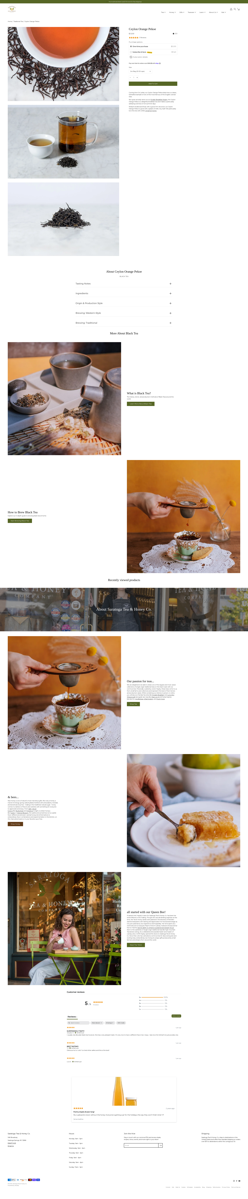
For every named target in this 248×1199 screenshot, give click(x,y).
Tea (162, 12)
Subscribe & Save (142, 52)
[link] (168, 1187)
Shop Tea (133, 704)
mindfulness (139, 699)
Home (10, 21)
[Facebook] (237, 1181)
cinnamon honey (151, 111)
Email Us (11, 1146)
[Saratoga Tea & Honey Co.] (12, 9)
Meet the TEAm (136, 945)
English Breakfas (158, 695)
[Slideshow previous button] (73, 1097)
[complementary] (124, 1)
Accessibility (197, 1187)
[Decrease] (130, 77)
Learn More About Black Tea (141, 404)
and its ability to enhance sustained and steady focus (155, 928)
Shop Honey (15, 824)
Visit (222, 12)
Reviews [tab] (72, 1017)
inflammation (148, 699)
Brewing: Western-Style (88, 313)
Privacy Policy (226, 1187)
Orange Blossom (22, 813)
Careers (183, 1187)
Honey (171, 12)
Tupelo (12, 813)
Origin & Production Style (89, 303)
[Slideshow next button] (175, 1097)
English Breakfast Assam (159, 100)
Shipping (208, 1187)
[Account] (231, 9)
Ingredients (82, 293)
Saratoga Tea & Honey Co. (20, 1183)
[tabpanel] (124, 1043)
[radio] (131, 46)
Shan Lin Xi (155, 697)
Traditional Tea (18, 21)
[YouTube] (239, 1181)
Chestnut (30, 811)
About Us (212, 12)
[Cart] (238, 9)
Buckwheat (19, 811)
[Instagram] (234, 1181)
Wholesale (190, 1187)
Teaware (191, 12)
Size (130, 67)
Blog (203, 1187)
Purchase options (135, 42)
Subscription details (140, 57)
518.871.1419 (12, 1143)
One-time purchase (140, 46)
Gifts (181, 12)
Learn (201, 12)
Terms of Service (235, 1187)
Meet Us (178, 1187)
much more (161, 699)
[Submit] (160, 1145)
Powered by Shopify (13, 1185)
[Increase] (137, 77)
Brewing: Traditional (86, 323)
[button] (235, 9)
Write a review (176, 1016)
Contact (168, 1187)
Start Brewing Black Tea (20, 521)
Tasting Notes (83, 283)
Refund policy (216, 1187)
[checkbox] (121, 1023)
